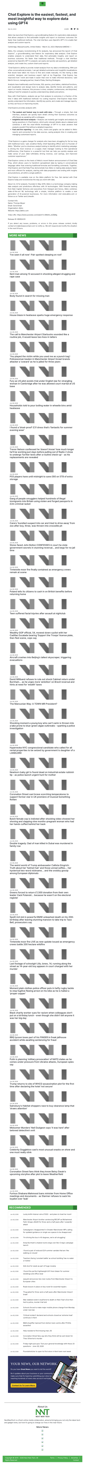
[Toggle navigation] (42, 4)
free (56, 177)
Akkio (10, 51)
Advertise (74, 1458)
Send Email (17, 206)
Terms (52, 1458)
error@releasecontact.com (24, 226)
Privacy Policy (63, 1458)
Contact (76, 1460)
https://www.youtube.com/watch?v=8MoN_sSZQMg (37, 215)
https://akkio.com (22, 211)
